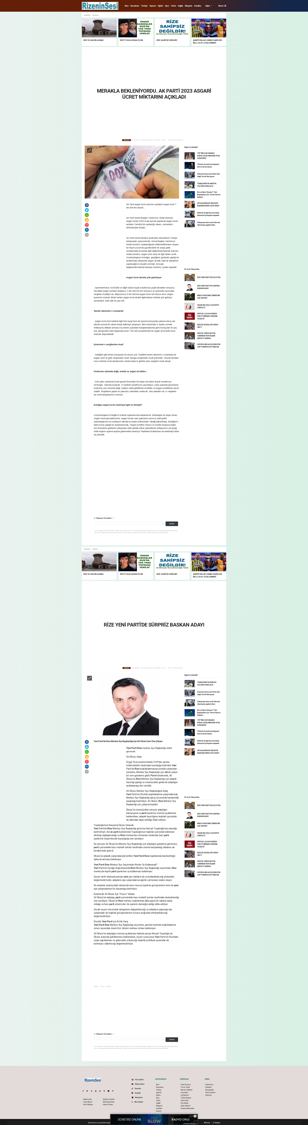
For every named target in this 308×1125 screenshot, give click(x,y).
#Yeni (102, 986)
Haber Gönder (108, 1104)
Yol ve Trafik (185, 1087)
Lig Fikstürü (185, 1095)
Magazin (188, 6)
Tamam (217, 1123)
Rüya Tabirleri (210, 1092)
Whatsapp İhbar (109, 1102)
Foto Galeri (139, 1080)
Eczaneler (184, 1092)
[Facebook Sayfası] (84, 1091)
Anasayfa (87, 15)
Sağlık (180, 6)
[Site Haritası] (109, 1091)
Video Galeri (139, 1084)
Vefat (173, 6)
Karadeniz (134, 6)
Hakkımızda (87, 1099)
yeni (126, 876)
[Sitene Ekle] (113, 1091)
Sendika (197, 6)
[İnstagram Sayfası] (92, 1091)
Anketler (208, 1087)
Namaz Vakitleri (186, 1090)
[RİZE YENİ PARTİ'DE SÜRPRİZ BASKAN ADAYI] (132, 704)
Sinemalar (184, 1100)
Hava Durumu (186, 1084)
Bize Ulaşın (138, 1102)
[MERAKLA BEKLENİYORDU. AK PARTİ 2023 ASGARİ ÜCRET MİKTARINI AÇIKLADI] (132, 172)
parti (144, 813)
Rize (126, 6)
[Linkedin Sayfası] (101, 1091)
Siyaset (153, 6)
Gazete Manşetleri (187, 1108)
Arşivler (138, 1093)
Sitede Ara (209, 1084)
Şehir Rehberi (186, 1106)
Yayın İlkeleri (87, 1102)
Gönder (172, 524)
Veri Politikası (88, 1104)
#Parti (108, 986)
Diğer (208, 6)
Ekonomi (96, 15)
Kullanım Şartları (109, 1099)
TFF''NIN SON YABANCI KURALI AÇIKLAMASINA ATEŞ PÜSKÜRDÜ (208, 155)
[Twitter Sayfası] (88, 1091)
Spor (167, 6)
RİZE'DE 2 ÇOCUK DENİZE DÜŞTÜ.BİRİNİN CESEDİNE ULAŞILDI (207, 316)
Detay (207, 1123)
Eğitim (160, 6)
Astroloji (208, 1095)
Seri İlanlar (185, 1103)
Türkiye (144, 6)
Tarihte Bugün (186, 1098)
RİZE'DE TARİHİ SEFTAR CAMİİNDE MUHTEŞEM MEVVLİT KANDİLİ (206, 335)
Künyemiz (139, 1097)
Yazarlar (137, 1088)
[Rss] (105, 1091)
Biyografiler (209, 1090)
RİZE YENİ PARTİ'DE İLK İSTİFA (208, 277)
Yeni (128, 748)
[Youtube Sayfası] (96, 1091)
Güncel (158, 1111)
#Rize (96, 986)
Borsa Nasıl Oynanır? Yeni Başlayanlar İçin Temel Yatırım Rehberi (209, 194)
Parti (134, 748)
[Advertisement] (71, 49)
